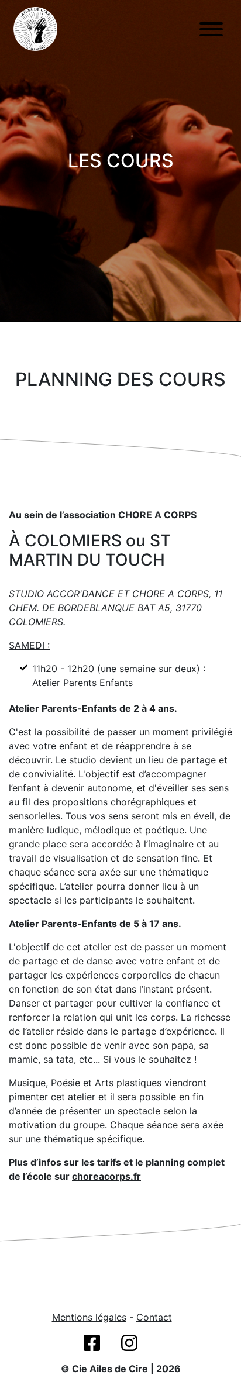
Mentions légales (89, 1317)
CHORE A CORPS (157, 515)
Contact (154, 1317)
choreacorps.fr (106, 1176)
